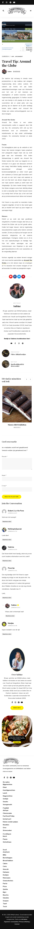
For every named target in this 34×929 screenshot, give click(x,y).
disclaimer (24, 919)
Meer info (17, 708)
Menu (31, 11)
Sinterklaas (7, 842)
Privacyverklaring (24, 922)
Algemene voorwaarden (11, 922)
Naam (4, 475)
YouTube (11, 343)
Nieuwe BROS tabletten (17, 425)
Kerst (5, 836)
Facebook (15, 343)
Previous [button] (26, 379)
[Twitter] (19, 276)
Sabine (10, 71)
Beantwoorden (7, 521)
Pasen (5, 839)
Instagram (18, 343)
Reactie (4, 456)
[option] (17, 407)
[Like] (11, 276)
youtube (14, 2)
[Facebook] (15, 276)
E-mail (4, 486)
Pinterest (22, 343)
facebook (3, 2)
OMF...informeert (17, 56)
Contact (17, 924)
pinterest (10, 2)
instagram (6, 2)
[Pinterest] (23, 276)
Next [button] (30, 379)
